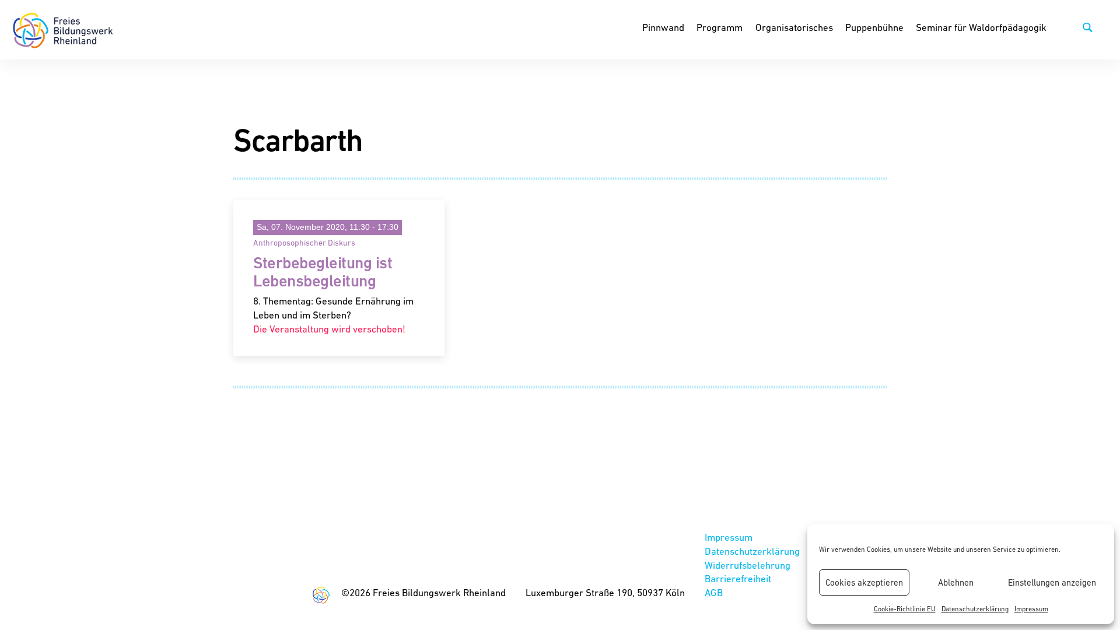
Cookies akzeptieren (864, 582)
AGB (714, 592)
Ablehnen (956, 582)
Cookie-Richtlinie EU (905, 609)
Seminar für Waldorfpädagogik (981, 27)
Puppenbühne (874, 27)
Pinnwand (663, 27)
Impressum (1031, 609)
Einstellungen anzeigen (1052, 582)
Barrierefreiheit (738, 578)
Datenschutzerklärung (975, 609)
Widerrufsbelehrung (747, 565)
